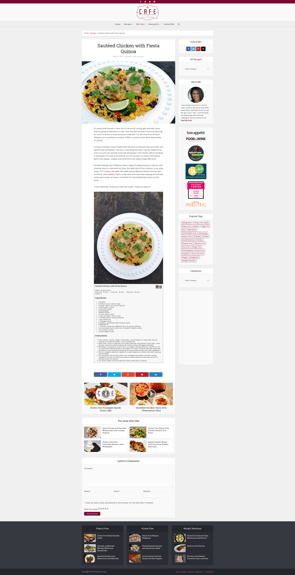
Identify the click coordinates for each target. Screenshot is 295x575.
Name (87, 491)
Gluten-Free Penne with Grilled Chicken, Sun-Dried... (158, 430)
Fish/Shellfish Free (189, 233)
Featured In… (154, 24)
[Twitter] (193, 49)
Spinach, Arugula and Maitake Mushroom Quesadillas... (106, 548)
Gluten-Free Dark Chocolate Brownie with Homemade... (113, 444)
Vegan (185, 257)
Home (118, 24)
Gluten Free (187, 236)
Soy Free (186, 247)
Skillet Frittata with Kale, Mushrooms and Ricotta (198, 537)
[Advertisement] (196, 327)
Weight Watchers (189, 261)
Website (146, 491)
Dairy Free (187, 226)
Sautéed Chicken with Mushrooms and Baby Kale (108, 557)
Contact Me (169, 24)
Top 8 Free (200, 250)
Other (206, 236)
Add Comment (138, 56)
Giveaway (203, 233)
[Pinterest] (198, 49)
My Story (140, 24)
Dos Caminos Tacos (112, 174)
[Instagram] (203, 49)
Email (117, 491)
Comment (88, 468)
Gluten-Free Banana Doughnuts (150, 537)
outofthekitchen (189, 240)
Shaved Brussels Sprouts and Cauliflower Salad (152, 547)
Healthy (198, 236)
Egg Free (205, 226)
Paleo (200, 240)
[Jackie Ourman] (147, 12)
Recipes (127, 24)
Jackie (129, 56)
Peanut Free (187, 243)
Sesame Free (200, 243)
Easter (196, 226)
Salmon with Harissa (196, 546)
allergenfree (187, 223)
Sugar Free (197, 247)
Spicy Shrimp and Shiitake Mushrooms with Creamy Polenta (114, 430)
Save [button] (157, 288)
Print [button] (160, 288)
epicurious (192, 229)
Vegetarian (195, 257)
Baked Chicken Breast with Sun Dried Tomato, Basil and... (158, 444)
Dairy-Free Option (202, 223)
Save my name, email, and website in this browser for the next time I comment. (120, 502)
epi (184, 229)
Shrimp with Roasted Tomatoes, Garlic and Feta (197, 557)
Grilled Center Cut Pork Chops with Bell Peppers (152, 557)
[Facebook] (188, 49)
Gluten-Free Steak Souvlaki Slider (108, 537)
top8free (186, 254)
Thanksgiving (188, 250)
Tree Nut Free (198, 254)
